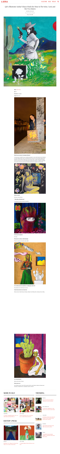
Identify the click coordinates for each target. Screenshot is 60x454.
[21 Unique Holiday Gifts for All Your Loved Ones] (27, 432)
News (54, 2)
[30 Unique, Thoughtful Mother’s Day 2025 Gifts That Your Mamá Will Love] (11, 405)
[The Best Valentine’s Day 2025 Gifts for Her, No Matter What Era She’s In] (27, 405)
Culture (44, 2)
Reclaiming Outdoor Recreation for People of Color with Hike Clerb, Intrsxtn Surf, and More (49, 418)
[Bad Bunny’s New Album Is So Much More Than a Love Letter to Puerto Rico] (11, 432)
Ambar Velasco (18, 89)
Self (49, 2)
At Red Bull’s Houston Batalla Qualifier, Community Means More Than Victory (49, 435)
